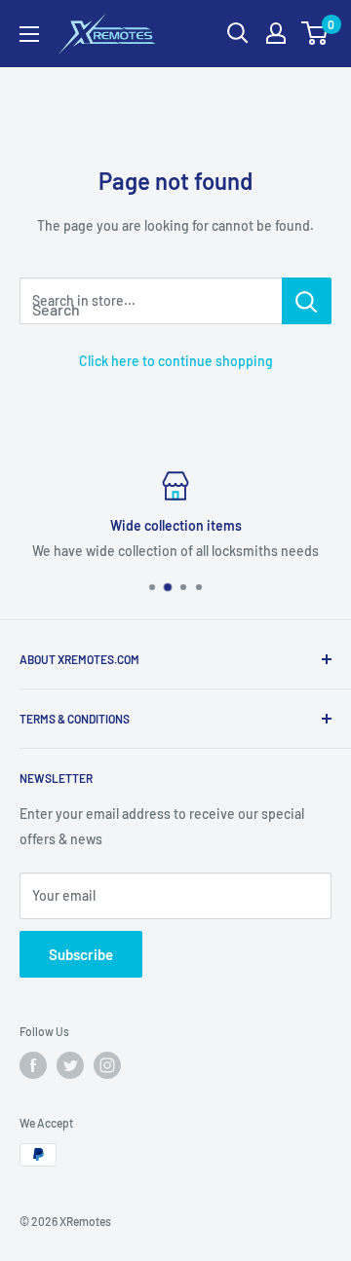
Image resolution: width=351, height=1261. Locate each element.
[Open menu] (29, 34)
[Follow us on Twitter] (70, 1065)
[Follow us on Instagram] (107, 1065)
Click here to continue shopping (176, 360)
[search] (151, 301)
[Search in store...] (307, 301)
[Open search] (238, 33)
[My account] (276, 33)
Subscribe (81, 954)
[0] (315, 33)
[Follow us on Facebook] (33, 1065)
